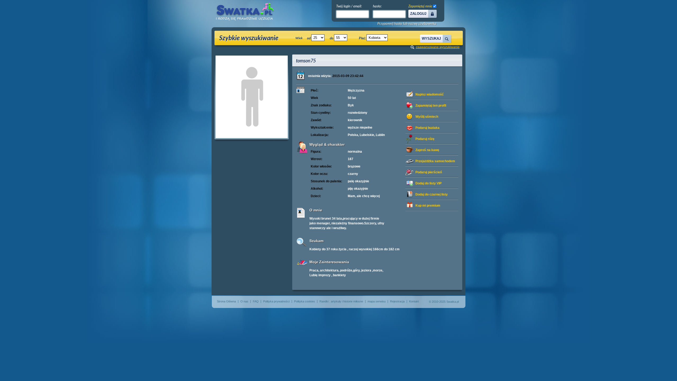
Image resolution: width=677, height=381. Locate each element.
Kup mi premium (427, 205)
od (309, 38)
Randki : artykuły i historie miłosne (341, 301)
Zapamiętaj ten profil (430, 105)
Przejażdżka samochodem (435, 161)
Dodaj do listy (428, 183)
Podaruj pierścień (428, 172)
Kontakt (414, 301)
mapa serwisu (377, 301)
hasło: (377, 6)
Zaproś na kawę (427, 150)
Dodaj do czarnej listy (431, 194)
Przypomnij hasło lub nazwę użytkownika (406, 23)
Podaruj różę (424, 139)
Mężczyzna (356, 90)
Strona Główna (226, 301)
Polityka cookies (304, 301)
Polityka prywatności (276, 301)
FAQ (256, 301)
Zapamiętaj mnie (420, 6)
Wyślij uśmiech (426, 117)
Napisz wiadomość (429, 94)
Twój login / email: (349, 6)
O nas (244, 301)
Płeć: (362, 38)
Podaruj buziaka (427, 128)
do (331, 38)
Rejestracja (397, 301)
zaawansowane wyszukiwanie (438, 47)
